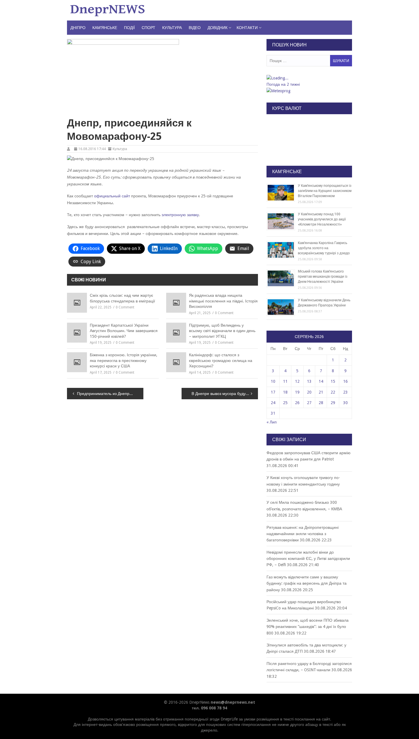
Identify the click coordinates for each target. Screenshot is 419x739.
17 (273, 392)
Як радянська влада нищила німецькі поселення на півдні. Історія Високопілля (223, 301)
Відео (195, 27)
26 (297, 402)
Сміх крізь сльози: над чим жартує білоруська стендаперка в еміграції (122, 298)
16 (345, 381)
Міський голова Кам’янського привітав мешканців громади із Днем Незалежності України (322, 276)
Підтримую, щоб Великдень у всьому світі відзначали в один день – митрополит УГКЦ (222, 331)
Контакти (247, 27)
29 (333, 402)
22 (333, 392)
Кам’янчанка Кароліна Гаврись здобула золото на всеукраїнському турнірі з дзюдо (324, 248)
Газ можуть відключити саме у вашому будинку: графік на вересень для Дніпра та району (307, 583)
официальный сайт (112, 196)
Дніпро (78, 27)
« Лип (272, 422)
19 (297, 392)
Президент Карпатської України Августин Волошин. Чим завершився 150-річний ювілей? (124, 331)
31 (273, 413)
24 (273, 402)
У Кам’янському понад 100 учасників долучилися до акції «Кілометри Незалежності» (322, 219)
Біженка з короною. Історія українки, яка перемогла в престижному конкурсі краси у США (123, 360)
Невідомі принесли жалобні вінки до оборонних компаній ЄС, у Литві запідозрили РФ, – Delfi (308, 558)
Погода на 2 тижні (283, 84)
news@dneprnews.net (233, 702)
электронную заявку (180, 214)
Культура (172, 27)
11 (285, 381)
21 (321, 392)
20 (309, 392)
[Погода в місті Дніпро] (309, 78)
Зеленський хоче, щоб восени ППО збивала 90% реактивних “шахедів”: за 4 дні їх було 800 (308, 626)
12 (297, 381)
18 (285, 392)
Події (129, 27)
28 (321, 402)
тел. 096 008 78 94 (209, 708)
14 (321, 381)
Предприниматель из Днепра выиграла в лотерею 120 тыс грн (110, 393)
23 (345, 392)
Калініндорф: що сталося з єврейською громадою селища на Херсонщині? (220, 360)
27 (309, 402)
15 (333, 381)
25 (285, 402)
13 (309, 381)
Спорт (148, 27)
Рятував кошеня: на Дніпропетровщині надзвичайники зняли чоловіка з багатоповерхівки (303, 534)
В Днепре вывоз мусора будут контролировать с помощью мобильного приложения (225, 393)
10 (273, 381)
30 (345, 402)
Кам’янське (104, 27)
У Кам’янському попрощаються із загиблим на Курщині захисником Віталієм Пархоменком (324, 191)
